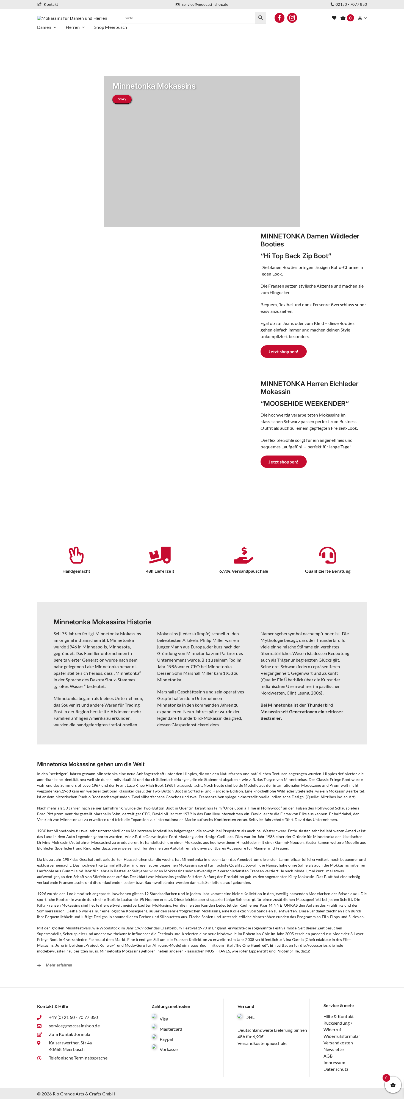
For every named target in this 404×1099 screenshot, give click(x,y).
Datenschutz (335, 1069)
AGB (328, 1055)
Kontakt (50, 4)
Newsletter (334, 1049)
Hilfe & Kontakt (338, 1016)
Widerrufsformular (341, 1036)
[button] (202, 965)
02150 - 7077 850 (351, 4)
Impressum (334, 1062)
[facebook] (279, 18)
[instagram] (292, 18)
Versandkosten (338, 1042)
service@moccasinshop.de (204, 4)
